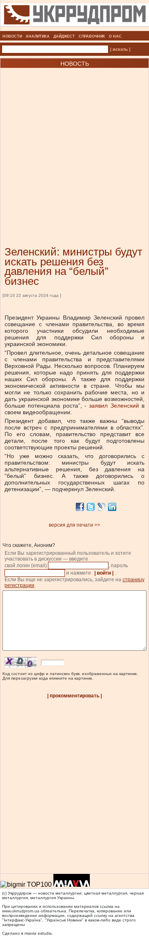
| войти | (103, 573)
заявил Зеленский (113, 405)
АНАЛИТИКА (38, 36)
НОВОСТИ (12, 36)
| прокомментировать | (74, 696)
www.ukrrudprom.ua (20, 911)
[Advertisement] (74, 144)
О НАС (115, 36)
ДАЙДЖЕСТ (64, 36)
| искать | (120, 49)
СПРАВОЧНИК (92, 36)
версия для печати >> (74, 525)
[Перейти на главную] (74, 28)
